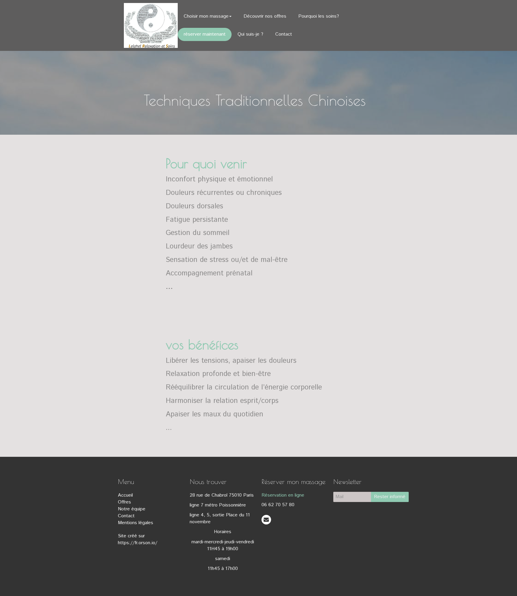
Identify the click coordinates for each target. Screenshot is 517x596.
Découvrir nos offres (265, 16)
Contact (283, 34)
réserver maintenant (205, 34)
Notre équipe (131, 509)
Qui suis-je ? (250, 34)
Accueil (125, 495)
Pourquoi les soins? (318, 16)
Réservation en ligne (282, 495)
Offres (124, 502)
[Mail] (266, 519)
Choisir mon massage (206, 16)
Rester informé (389, 496)
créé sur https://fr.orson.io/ (137, 539)
